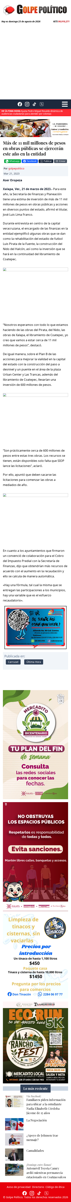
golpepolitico (16, 168)
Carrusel (13, 662)
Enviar (62, 161)
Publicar (48, 161)
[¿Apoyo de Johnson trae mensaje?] (14, 1139)
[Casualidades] (14, 1154)
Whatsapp (14, 161)
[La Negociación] (14, 1124)
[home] (35, 9)
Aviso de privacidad (19, 1187)
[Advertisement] (35, 60)
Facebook (31, 161)
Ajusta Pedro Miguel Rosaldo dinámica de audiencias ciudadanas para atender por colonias (32, 109)
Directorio (38, 1187)
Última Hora (33, 662)
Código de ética (55, 1187)
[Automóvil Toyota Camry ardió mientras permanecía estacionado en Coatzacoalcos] (14, 1170)
